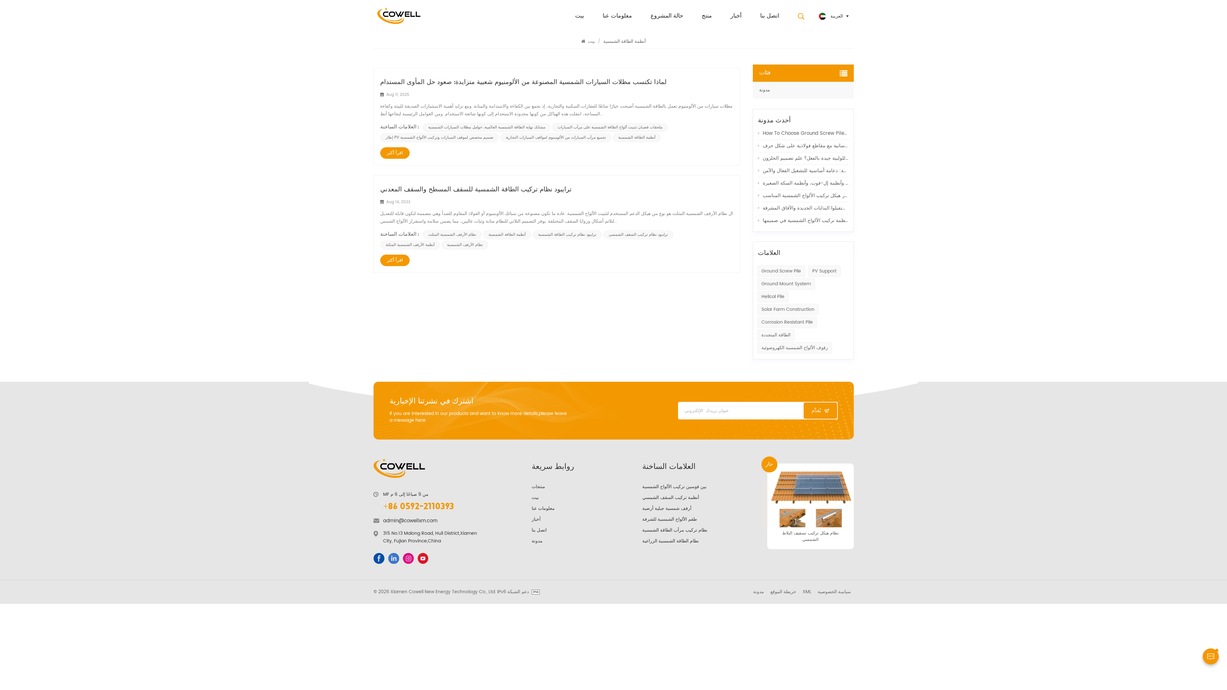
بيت (579, 16)
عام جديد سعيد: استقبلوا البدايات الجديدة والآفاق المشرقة (806, 208)
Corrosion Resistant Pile (787, 322)
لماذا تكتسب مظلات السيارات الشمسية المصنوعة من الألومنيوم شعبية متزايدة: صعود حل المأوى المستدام (523, 82)
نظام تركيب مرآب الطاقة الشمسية (674, 530)
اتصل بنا (769, 16)
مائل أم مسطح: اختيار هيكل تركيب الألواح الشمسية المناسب (806, 196)
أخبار (736, 16)
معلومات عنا (617, 16)
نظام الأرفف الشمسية (465, 245)
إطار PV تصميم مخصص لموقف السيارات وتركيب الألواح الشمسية (439, 137)
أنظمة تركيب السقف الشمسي (670, 497)
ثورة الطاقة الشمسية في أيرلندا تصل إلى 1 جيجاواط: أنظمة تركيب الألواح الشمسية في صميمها (806, 221)
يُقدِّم (816, 411)
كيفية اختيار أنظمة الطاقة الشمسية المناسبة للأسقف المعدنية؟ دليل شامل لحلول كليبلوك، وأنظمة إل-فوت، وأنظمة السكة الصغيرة (806, 183)
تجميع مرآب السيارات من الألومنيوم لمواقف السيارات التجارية (556, 137)
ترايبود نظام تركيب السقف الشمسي (638, 235)
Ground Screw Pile (781, 271)
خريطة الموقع (783, 591)
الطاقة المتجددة (776, 335)
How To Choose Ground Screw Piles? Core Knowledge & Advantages (806, 133)
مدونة (764, 90)
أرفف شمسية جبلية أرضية (666, 508)
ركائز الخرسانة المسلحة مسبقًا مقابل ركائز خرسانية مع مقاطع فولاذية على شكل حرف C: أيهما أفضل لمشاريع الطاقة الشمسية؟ (806, 146)
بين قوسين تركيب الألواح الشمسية (674, 486)
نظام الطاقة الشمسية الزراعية (670, 541)
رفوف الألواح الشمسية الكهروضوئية (794, 347)
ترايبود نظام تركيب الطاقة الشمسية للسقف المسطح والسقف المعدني (476, 190)
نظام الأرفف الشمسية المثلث (452, 235)
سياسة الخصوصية (834, 591)
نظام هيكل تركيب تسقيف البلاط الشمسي (810, 536)
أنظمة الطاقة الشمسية (636, 137)
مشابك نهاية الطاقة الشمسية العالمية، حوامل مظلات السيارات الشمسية (486, 127)
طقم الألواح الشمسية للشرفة (669, 519)
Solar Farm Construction (787, 309)
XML (807, 591)
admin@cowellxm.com (410, 521)
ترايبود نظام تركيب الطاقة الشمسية (567, 235)
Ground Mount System (786, 284)
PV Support (824, 271)
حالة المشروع (667, 16)
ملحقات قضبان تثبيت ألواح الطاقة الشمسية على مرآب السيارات (610, 127)
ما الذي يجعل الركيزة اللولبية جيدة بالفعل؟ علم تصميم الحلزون (806, 158)
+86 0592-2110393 (418, 507)
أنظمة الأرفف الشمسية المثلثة (410, 245)
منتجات (538, 486)
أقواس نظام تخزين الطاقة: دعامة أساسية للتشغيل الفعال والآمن (806, 171)
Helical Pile (772, 296)
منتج (707, 16)
